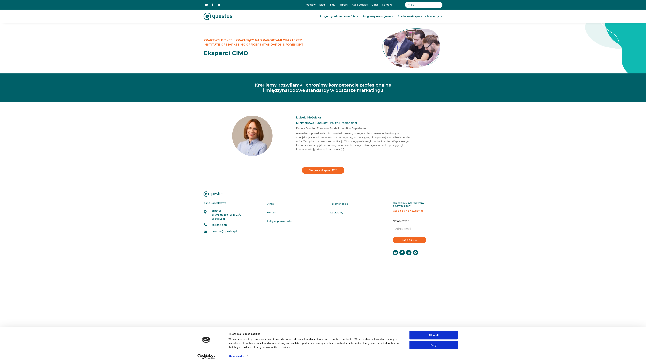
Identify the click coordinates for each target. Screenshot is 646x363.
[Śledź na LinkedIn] (218, 4)
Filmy (332, 4)
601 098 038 (219, 225)
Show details (236, 356)
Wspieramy (336, 212)
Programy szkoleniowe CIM (337, 16)
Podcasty (310, 4)
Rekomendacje (339, 203)
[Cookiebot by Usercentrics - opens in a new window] (206, 356)
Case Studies (360, 4)
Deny (433, 345)
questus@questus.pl (224, 231)
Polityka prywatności (279, 221)
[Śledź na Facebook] (212, 4)
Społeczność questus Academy (418, 16)
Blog (322, 4)
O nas (375, 4)
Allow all (433, 335)
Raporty (343, 4)
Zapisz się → (409, 239)
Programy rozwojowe (377, 16)
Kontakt (387, 4)
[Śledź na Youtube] (206, 4)
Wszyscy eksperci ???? (323, 170)
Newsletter (401, 221)
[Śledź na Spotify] (415, 252)
